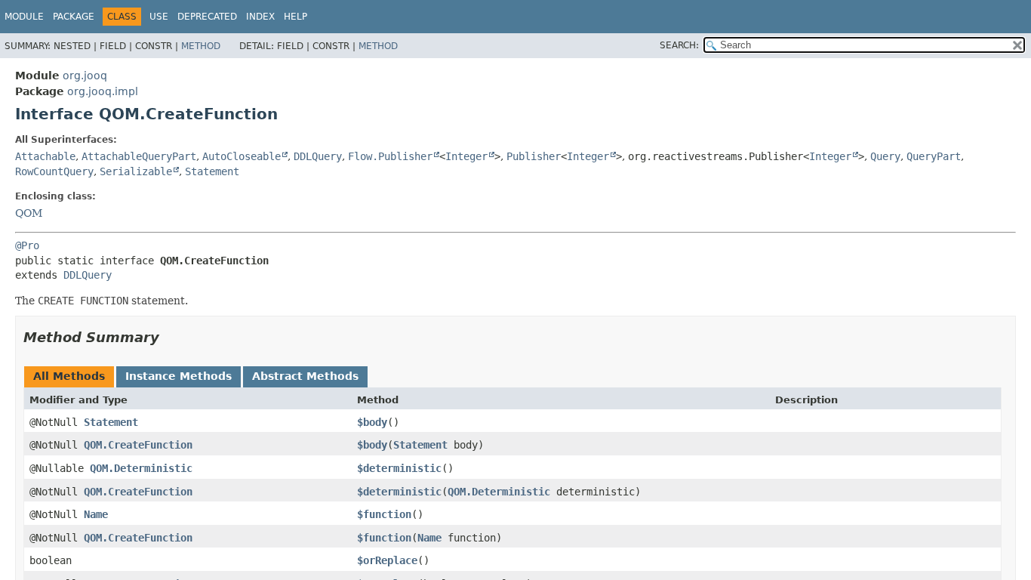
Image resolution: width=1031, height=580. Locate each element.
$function (384, 514)
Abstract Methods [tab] (305, 376)
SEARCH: (679, 45)
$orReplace (387, 560)
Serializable (136, 171)
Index (260, 16)
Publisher (533, 156)
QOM (28, 213)
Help (295, 16)
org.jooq (85, 75)
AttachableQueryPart (139, 156)
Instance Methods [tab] (178, 376)
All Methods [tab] (69, 376)
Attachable (45, 156)
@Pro (27, 245)
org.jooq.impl (102, 91)
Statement (212, 171)
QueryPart (933, 156)
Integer (466, 156)
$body (372, 422)
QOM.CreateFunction (138, 445)
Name (96, 514)
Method (200, 46)
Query (885, 156)
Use (158, 16)
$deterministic (399, 468)
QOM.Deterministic (141, 468)
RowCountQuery (54, 171)
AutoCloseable (241, 156)
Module (24, 16)
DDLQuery (318, 156)
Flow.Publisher (390, 156)
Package (73, 16)
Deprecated (207, 16)
